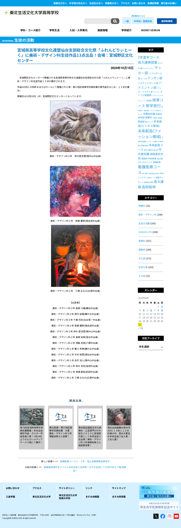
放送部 (160, 118)
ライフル (156, 92)
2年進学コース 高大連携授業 (150, 60)
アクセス (125, 3)
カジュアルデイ (148, 68)
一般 (126, 21)
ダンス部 (144, 79)
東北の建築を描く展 (151, 150)
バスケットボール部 (148, 83)
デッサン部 (154, 78)
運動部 (141, 249)
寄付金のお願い (169, 3)
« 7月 (140, 328)
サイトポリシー (67, 488)
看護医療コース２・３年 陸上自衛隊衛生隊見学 (85, 461)
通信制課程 (167, 21)
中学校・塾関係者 (143, 21)
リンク (89, 488)
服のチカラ (149, 122)
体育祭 (149, 100)
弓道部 (155, 118)
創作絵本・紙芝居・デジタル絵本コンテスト (150, 110)
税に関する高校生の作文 (150, 173)
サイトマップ (119, 488)
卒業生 (159, 113)
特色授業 (152, 158)
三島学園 (10, 496)
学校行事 (142, 267)
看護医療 (156, 162)
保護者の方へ (112, 3)
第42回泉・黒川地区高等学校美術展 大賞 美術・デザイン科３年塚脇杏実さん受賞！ (60, 432)
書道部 (141, 121)
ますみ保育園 (119, 496)
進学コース (151, 178)
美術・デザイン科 (147, 214)
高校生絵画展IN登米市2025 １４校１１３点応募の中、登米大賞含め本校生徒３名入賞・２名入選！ (118, 433)
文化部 (141, 258)
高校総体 (149, 186)
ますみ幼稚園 (92, 496)
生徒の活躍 (144, 223)
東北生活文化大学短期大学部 (68, 497)
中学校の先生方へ (78, 3)
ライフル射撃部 (150, 93)
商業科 (148, 117)
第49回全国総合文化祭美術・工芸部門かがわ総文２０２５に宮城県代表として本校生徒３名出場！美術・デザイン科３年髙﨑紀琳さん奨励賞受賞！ (89, 436)
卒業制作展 (149, 114)
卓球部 (141, 117)
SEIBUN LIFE (145, 232)
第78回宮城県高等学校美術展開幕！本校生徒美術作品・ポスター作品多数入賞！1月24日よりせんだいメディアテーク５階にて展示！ (31, 435)
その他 (141, 275)
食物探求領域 (148, 182)
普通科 (141, 240)
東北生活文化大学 (42, 496)
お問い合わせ (138, 3)
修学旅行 (153, 105)
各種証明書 (153, 3)
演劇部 (144, 158)
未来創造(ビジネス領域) (150, 123)
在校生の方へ (96, 3)
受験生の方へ (60, 3)
